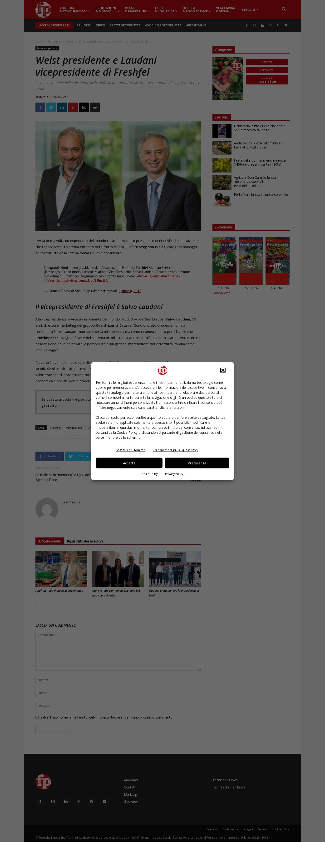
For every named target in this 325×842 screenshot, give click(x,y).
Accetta (129, 463)
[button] (223, 370)
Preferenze (197, 463)
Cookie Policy (149, 474)
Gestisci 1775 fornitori (130, 450)
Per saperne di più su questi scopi (175, 450)
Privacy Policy (174, 474)
